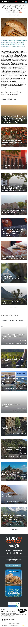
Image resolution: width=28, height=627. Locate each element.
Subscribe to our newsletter (13, 565)
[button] (19, 1)
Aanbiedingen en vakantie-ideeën (13, 559)
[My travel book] (23, 1)
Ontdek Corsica (13, 558)
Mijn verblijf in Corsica (14, 560)
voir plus (15, 308)
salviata (15, 83)
